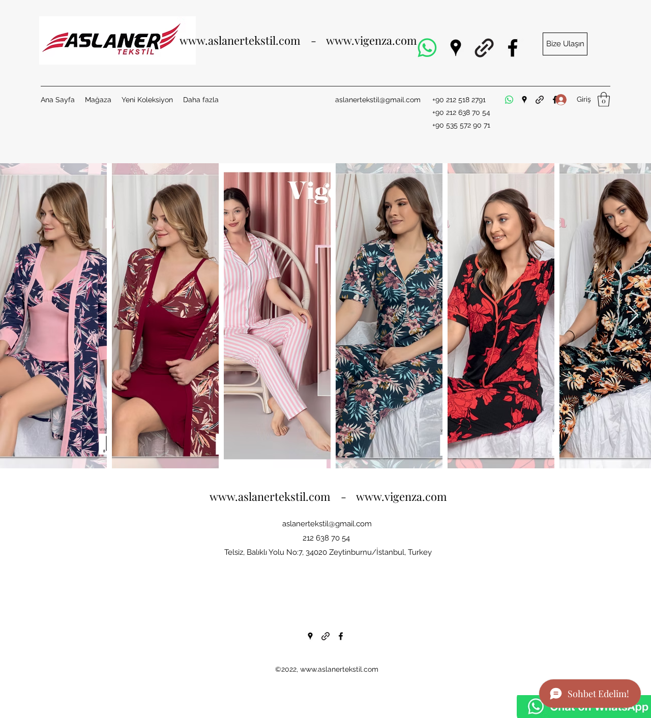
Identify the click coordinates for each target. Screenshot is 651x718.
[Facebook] (512, 47)
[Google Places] (455, 47)
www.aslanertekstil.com (339, 669)
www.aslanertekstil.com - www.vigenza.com (298, 40)
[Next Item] (633, 315)
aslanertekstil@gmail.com (378, 100)
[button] (565, 44)
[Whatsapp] (427, 47)
